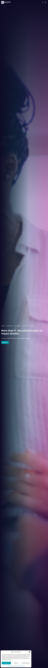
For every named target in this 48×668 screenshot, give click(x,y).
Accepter (6, 663)
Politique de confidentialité (19, 665)
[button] (29, 652)
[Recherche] (43, 2)
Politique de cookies (10, 665)
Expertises (5, 342)
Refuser (16, 663)
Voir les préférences (25, 663)
